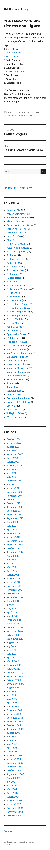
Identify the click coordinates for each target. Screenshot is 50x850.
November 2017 (15, 480)
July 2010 (11, 646)
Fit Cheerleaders (15, 270)
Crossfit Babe (14, 236)
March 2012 (13, 574)
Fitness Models (15, 319)
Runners (11, 383)
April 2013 (12, 529)
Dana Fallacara (13, 52)
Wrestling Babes (15, 417)
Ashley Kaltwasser (17, 213)
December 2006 (15, 808)
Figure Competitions (18, 247)
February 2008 (14, 755)
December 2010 (15, 627)
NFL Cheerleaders (16, 379)
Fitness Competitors (18, 311)
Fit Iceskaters (14, 277)
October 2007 (14, 770)
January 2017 (13, 488)
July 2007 (11, 781)
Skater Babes (13, 387)
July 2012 (11, 559)
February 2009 (14, 710)
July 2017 (11, 484)
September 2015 (15, 507)
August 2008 (13, 732)
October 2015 (13, 503)
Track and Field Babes (18, 398)
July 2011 (11, 604)
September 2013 (15, 518)
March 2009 (13, 706)
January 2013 (13, 537)
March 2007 (13, 796)
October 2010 (13, 635)
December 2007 (15, 763)
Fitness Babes (14, 300)
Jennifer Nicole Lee (17, 341)
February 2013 (14, 533)
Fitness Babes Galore (18, 304)
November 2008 (15, 721)
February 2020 (14, 465)
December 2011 (14, 586)
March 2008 (13, 751)
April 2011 (12, 612)
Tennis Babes (14, 394)
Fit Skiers (12, 293)
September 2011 (15, 597)
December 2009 (15, 672)
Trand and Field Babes (19, 402)
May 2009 (12, 699)
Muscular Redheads (17, 372)
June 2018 (12, 473)
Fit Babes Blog (16, 9)
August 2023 (13, 446)
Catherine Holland (16, 229)
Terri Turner (13, 56)
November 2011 (14, 589)
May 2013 (11, 525)
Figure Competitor (17, 251)
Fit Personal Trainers (18, 289)
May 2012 (11, 567)
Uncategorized (14, 409)
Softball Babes (14, 390)
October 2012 (13, 548)
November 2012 (15, 544)
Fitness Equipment (17, 315)
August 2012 (13, 556)
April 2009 (12, 702)
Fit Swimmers (14, 296)
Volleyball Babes (15, 413)
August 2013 (13, 522)
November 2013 (15, 514)
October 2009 (14, 680)
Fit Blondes (13, 262)
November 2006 (15, 811)
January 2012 (13, 582)
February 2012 (14, 578)
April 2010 (12, 657)
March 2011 (12, 616)
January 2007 (14, 804)
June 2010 (12, 650)
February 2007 (14, 800)
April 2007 (12, 793)
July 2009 (12, 691)
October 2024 (14, 439)
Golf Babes (12, 330)
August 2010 (13, 642)
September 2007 (15, 774)
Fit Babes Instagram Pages (18, 188)
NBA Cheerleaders (16, 375)
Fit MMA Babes (15, 285)
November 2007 (15, 766)
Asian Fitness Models (18, 217)
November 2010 (15, 631)
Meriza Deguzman (15, 71)
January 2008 (14, 759)
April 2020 (12, 458)
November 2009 (15, 676)
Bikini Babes (13, 221)
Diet (9, 240)
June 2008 (12, 740)
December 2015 (14, 499)
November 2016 (15, 495)
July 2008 (12, 736)
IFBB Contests (14, 338)
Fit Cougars (13, 274)
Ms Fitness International (20, 353)
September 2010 (15, 638)
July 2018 (11, 469)
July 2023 (11, 450)
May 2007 (12, 789)
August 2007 (13, 778)
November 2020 (15, 454)
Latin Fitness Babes (17, 345)
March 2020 (13, 461)
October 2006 (14, 815)
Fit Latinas (12, 281)
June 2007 (12, 785)
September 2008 (15, 729)
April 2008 (12, 748)
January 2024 (14, 443)
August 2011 (13, 601)
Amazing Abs (14, 210)
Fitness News (14, 323)
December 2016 (15, 492)
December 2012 (15, 541)
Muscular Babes (15, 360)
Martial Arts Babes (16, 349)
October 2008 (14, 725)
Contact (8, 831)
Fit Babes (11, 255)
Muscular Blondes (16, 364)
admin (10, 112)
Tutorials (12, 405)
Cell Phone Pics (15, 232)
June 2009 (12, 695)
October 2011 (13, 593)
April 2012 (12, 571)
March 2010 (13, 661)
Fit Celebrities (14, 266)
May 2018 (11, 477)
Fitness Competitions (26, 115)
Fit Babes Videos (15, 259)
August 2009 (13, 687)
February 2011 (14, 620)
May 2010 (11, 653)
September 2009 (15, 684)
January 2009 (14, 714)
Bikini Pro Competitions (20, 225)
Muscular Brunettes (17, 368)
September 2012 (15, 552)
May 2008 (12, 744)
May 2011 (11, 608)
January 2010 (13, 668)
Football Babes (14, 326)
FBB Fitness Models (17, 244)
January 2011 (13, 623)
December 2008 (15, 717)
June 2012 (11, 563)
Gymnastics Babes (16, 334)
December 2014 (15, 510)
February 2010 (14, 665)
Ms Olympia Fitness (17, 357)
